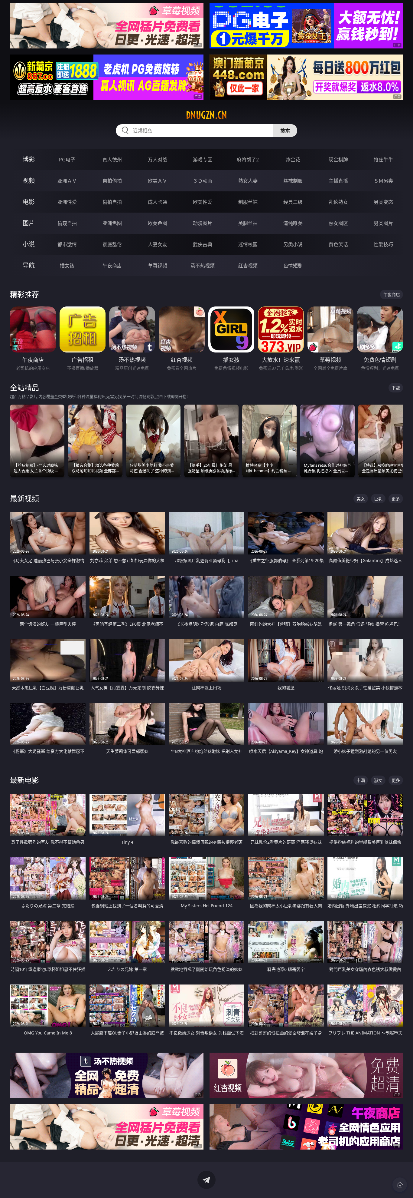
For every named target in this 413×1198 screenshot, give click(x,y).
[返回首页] (399, 1184)
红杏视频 (248, 265)
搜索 (285, 130)
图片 (29, 223)
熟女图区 (338, 223)
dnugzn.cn (206, 115)
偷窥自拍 (67, 223)
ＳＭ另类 (383, 180)
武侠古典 (202, 244)
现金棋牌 (338, 159)
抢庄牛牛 (383, 159)
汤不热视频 (202, 265)
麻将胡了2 (248, 159)
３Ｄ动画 (202, 180)
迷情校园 (248, 244)
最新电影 (24, 780)
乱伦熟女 (338, 202)
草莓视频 (157, 265)
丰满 (360, 780)
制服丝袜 (248, 202)
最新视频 (24, 498)
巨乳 (378, 498)
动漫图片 (202, 223)
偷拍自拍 (112, 202)
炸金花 (293, 159)
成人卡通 (157, 202)
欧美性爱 (202, 202)
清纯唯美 (293, 223)
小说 (29, 244)
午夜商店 (112, 265)
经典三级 (293, 202)
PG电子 (67, 159)
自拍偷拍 (112, 180)
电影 (29, 202)
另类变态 (383, 202)
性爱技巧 (383, 244)
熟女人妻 (248, 180)
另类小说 (293, 244)
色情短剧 (293, 265)
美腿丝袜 (248, 223)
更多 (396, 498)
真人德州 (112, 159)
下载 (396, 388)
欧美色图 (157, 223)
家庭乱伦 (112, 244)
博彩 (29, 159)
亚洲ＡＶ (67, 180)
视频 (29, 181)
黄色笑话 (338, 244)
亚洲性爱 (67, 202)
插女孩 (67, 265)
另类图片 (383, 223)
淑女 (378, 780)
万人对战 (157, 159)
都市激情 (67, 244)
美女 (360, 498)
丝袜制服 (293, 180)
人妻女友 (157, 244)
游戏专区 (202, 159)
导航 (29, 265)
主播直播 (338, 180)
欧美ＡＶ (157, 180)
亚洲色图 (112, 223)
